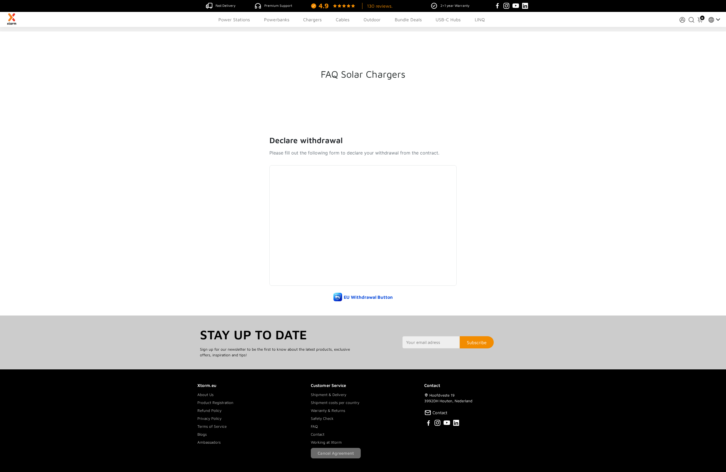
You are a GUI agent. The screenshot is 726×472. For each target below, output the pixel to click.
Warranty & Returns (328, 410)
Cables (342, 19)
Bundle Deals (408, 19)
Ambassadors (209, 442)
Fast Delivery (225, 5)
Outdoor (372, 19)
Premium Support (278, 5)
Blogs (202, 434)
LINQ (480, 19)
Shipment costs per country (335, 402)
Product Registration (215, 402)
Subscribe (477, 342)
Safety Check (322, 418)
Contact (317, 434)
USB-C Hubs (448, 19)
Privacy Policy (209, 418)
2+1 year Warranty (454, 5)
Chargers (312, 19)
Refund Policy (209, 410)
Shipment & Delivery (328, 394)
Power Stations (234, 19)
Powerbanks (276, 19)
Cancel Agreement (336, 453)
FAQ (314, 426)
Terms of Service (212, 426)
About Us (205, 394)
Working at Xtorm (326, 442)
